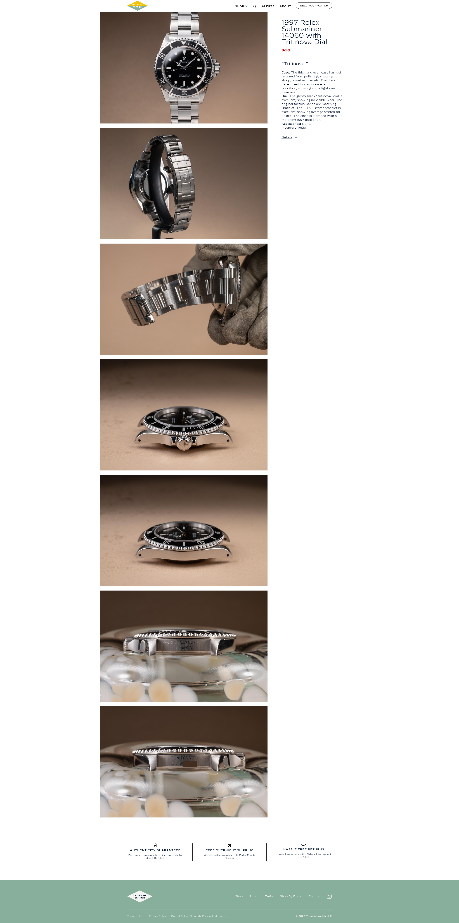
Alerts (268, 6)
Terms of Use (135, 916)
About (285, 6)
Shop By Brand (291, 896)
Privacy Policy (157, 916)
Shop (239, 6)
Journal (314, 896)
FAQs (269, 896)
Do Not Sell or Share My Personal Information (199, 916)
